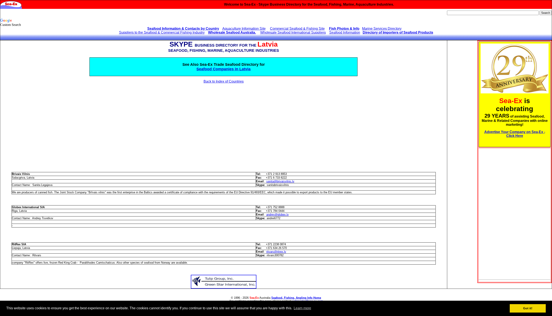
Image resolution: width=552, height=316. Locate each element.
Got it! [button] (527, 308)
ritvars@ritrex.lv (276, 251)
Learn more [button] (302, 308)
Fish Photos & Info (344, 28)
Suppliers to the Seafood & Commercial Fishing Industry (162, 32)
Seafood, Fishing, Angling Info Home (296, 297)
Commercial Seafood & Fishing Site (297, 28)
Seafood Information (344, 32)
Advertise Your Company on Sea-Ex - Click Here (514, 134)
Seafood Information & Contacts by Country (183, 28)
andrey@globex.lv (277, 214)
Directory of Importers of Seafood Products (398, 32)
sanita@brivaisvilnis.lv (280, 181)
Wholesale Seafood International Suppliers (293, 32)
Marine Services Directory (381, 28)
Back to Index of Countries (224, 81)
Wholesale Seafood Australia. (232, 32)
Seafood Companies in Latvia (223, 69)
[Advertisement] (39, 120)
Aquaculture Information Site (244, 28)
